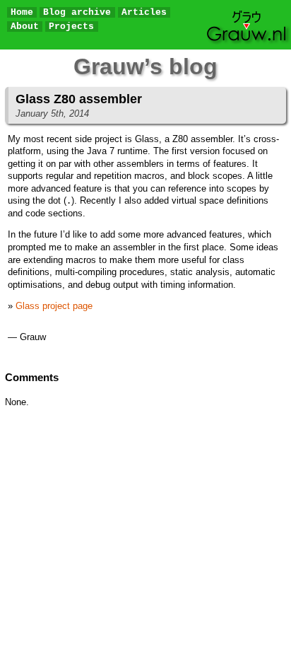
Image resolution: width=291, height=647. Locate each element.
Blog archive (77, 12)
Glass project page (54, 306)
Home (22, 12)
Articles (144, 12)
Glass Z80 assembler (79, 99)
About (25, 26)
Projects (71, 26)
